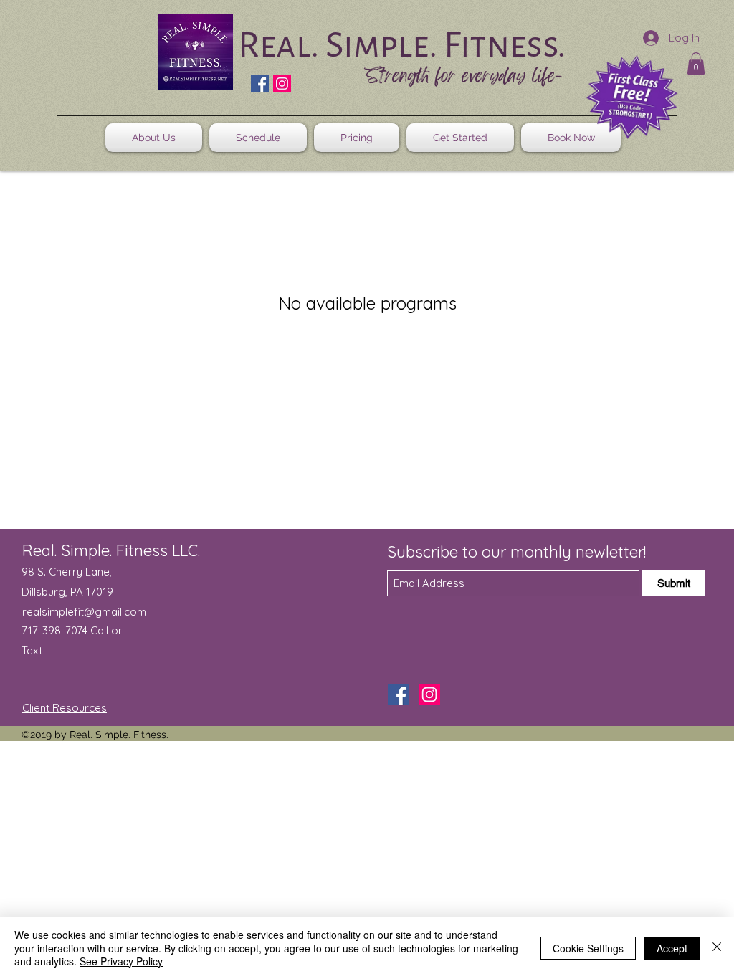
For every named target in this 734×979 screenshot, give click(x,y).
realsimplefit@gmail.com (84, 612)
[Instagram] (282, 83)
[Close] (716, 948)
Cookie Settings (588, 948)
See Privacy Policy (121, 961)
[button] (696, 63)
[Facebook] (260, 83)
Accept (672, 948)
